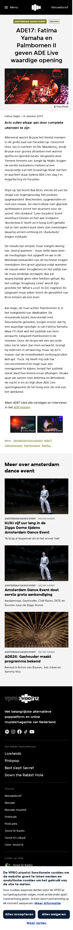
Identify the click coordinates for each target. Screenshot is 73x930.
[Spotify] (7, 731)
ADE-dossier (21, 407)
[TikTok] (25, 731)
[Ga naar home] (36, 7)
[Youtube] (32, 731)
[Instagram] (13, 731)
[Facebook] (19, 731)
